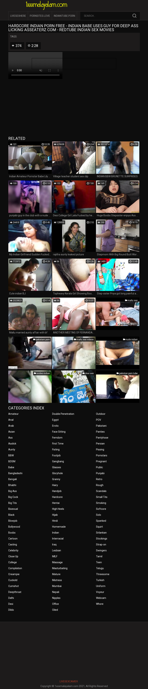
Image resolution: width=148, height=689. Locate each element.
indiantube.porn (64, 15)
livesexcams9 (69, 681)
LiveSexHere (18, 15)
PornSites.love (40, 15)
